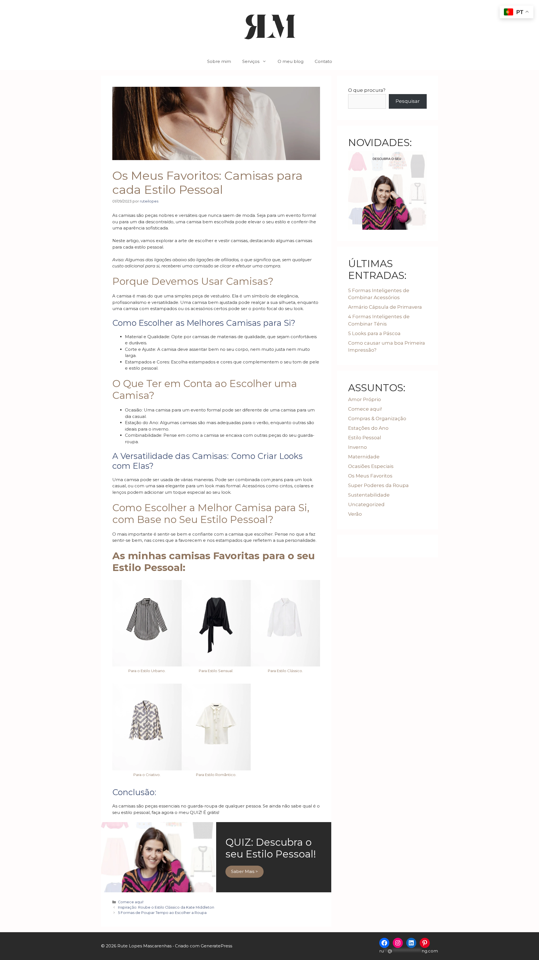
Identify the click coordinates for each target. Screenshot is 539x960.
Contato (323, 61)
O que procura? (366, 90)
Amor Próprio (364, 399)
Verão (355, 514)
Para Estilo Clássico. (285, 670)
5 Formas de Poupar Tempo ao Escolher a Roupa (162, 913)
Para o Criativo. (147, 774)
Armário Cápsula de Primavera (385, 307)
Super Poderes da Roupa (378, 485)
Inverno (357, 447)
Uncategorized (366, 504)
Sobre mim (219, 61)
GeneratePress (216, 945)
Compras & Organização (377, 418)
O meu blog (290, 61)
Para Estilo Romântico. (216, 774)
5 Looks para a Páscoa (374, 333)
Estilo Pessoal (364, 437)
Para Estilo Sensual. (216, 670)
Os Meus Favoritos (370, 476)
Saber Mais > (244, 871)
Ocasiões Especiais (371, 466)
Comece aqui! (130, 902)
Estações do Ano (368, 428)
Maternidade (364, 456)
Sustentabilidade (369, 495)
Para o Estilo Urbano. (147, 670)
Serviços (250, 61)
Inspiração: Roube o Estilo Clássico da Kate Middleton (166, 907)
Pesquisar (408, 101)
